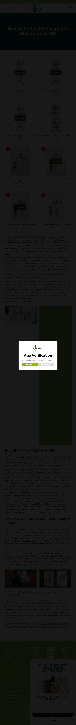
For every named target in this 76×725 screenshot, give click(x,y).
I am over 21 (30, 364)
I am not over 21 (46, 364)
